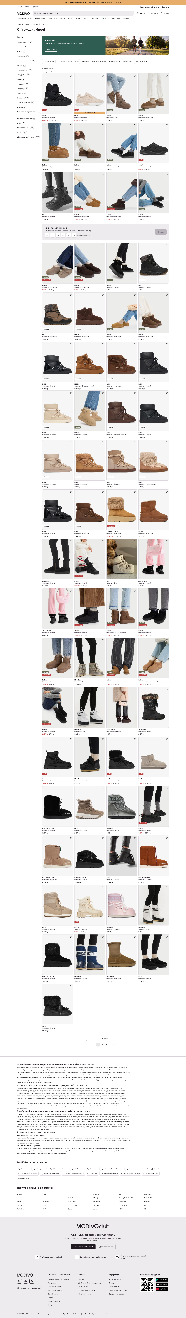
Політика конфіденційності (62, 1314)
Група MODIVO (83, 1286)
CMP (44, 1209)
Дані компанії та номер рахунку (89, 1283)
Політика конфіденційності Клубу (83, 1314)
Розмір (62, 61)
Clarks (146, 1209)
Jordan (95, 1209)
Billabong (96, 1201)
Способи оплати (53, 1294)
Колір (70, 61)
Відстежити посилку (55, 1290)
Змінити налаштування (45, 1314)
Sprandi (96, 1205)
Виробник (85, 61)
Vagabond (122, 1201)
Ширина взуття (114, 61)
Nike (145, 1205)
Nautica (96, 1194)
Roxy (120, 1194)
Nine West (147, 1194)
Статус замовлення (54, 1286)
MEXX (121, 1209)
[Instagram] (19, 1281)
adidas (19, 1201)
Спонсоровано (46, 72)
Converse (46, 1205)
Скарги (50, 1297)
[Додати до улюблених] (70, 75)
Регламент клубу (111, 1314)
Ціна (77, 61)
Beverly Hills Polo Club (126, 1198)
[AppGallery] (162, 1289)
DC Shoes (46, 1201)
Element (70, 1209)
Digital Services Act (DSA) (118, 1290)
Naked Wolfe (148, 1198)
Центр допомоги (54, 1301)
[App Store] (162, 1284)
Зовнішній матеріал (99, 61)
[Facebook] (31, 1281)
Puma (44, 1194)
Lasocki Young (72, 1205)
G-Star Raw (123, 1205)
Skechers (147, 1201)
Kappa (19, 1198)
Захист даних (100, 1314)
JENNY (19, 1194)
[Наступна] (180, 2)
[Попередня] (5, 2)
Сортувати (47, 61)
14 (113, 1044)
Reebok (45, 1198)
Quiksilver (71, 1198)
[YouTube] (25, 1281)
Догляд (111, 1283)
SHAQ (95, 1198)
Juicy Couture (72, 1201)
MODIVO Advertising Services (88, 1290)
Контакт (51, 1305)
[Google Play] (162, 1280)
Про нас (81, 1279)
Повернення (52, 1283)
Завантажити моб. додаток (150, 7)
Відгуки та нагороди (116, 1294)
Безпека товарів (114, 1286)
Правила (33, 1314)
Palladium (20, 1209)
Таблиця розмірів (115, 1279)
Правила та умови (84, 1294)
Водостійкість (128, 61)
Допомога (165, 7)
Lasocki (70, 1194)
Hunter (19, 1205)
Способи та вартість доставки (58, 1279)
